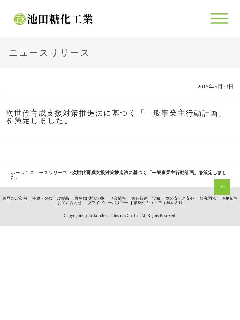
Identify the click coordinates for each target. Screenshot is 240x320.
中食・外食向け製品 (50, 198)
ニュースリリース (48, 172)
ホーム (18, 172)
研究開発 (208, 198)
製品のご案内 (14, 198)
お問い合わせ (70, 202)
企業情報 (118, 198)
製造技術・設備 (146, 198)
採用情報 (230, 198)
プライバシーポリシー (108, 202)
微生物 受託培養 (89, 198)
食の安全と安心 (180, 198)
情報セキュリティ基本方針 (158, 202)
